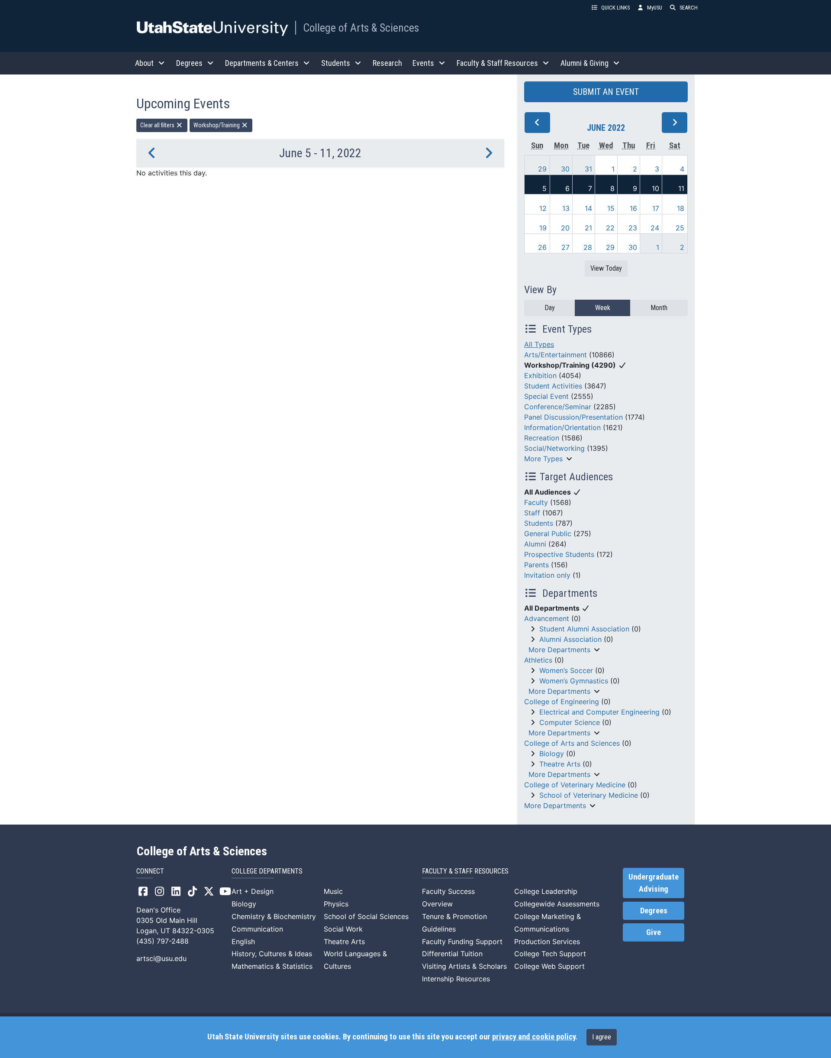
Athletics (538, 660)
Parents (536, 564)
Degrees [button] (189, 63)
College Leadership (545, 891)
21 (588, 227)
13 (566, 208)
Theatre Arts (559, 764)
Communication (257, 929)
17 (655, 208)
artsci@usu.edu (161, 958)
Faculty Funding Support (462, 941)
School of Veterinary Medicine (588, 795)
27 (565, 247)
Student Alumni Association (584, 628)
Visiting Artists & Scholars (464, 966)
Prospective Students (559, 554)
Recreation (541, 438)
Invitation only (547, 575)
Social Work (343, 929)
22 (610, 227)
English (243, 941)
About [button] (144, 63)
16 (633, 208)
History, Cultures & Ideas (272, 953)
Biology (551, 753)
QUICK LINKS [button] (615, 7)
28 (587, 247)
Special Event (546, 396)
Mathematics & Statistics (272, 966)
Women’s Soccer (566, 670)
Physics (336, 903)
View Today (606, 268)
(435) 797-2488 (162, 941)
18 (680, 208)
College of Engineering (561, 701)
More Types (543, 458)
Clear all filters (158, 125)
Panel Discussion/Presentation (573, 417)
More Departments (559, 649)
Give (653, 932)
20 (565, 227)
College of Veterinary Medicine (574, 784)
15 (611, 208)
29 (542, 169)
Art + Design (253, 891)
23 (632, 227)
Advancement (546, 618)
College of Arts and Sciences (572, 743)
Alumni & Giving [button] (584, 63)
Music (333, 891)
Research (387, 63)
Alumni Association (570, 639)
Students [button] (335, 63)
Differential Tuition (452, 953)
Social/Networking (554, 448)
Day (549, 308)
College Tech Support (550, 953)
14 (588, 208)
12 (543, 208)
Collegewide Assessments (556, 903)
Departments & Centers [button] (262, 63)
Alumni (535, 544)
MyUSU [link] (654, 7)
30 (565, 169)
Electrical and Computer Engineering (599, 712)
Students (538, 523)
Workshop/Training (217, 125)
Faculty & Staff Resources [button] (497, 63)
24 (655, 227)
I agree (601, 1037)
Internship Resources (456, 978)
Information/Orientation (562, 427)
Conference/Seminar (557, 406)
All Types (539, 344)
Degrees (653, 911)
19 (543, 227)
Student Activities (553, 386)
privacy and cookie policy (533, 1037)
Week (602, 308)
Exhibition (540, 375)
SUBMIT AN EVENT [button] (606, 92)
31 (588, 169)
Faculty (536, 502)
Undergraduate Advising (653, 883)
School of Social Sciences (366, 916)
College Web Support (549, 966)
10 (655, 188)
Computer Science (569, 722)
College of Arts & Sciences (361, 27)
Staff (532, 512)
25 (680, 227)
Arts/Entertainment (555, 354)
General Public (547, 533)
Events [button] (423, 63)
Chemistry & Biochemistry (274, 916)
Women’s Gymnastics (573, 680)
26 (542, 247)
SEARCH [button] (689, 7)
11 (681, 188)
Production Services (547, 941)
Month (659, 308)
